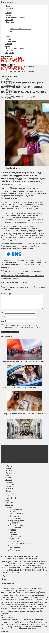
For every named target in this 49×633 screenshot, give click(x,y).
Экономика (10, 473)
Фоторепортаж (16, 509)
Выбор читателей (12, 495)
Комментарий (7, 293)
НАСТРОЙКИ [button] (42, 570)
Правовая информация (15, 17)
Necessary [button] (5, 613)
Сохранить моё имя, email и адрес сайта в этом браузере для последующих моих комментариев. (21, 326)
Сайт (3, 321)
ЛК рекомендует (16, 514)
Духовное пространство (20, 543)
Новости (6, 76)
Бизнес (8, 475)
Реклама (9, 20)
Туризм (13, 511)
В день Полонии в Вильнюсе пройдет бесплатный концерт (22, 361)
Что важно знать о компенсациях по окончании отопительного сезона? (24, 414)
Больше (8, 507)
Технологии (15, 548)
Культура (9, 505)
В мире (8, 468)
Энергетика (15, 550)
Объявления (10, 10)
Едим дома (14, 539)
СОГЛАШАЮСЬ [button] (15, 570)
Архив (8, 15)
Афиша (8, 13)
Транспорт (9, 493)
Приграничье (15, 527)
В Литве (8, 79)
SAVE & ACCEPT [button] (7, 631)
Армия (8, 500)
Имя (3, 312)
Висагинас (9, 98)
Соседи (8, 491)
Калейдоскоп (10, 498)
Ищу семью (15, 541)
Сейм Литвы (10, 502)
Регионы (9, 489)
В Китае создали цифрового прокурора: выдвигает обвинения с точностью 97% (22, 272)
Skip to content (7, 2)
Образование (13, 76)
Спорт (12, 545)
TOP (2, 76)
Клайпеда (9, 484)
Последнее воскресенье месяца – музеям (17, 441)
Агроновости (15, 536)
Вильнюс (9, 94)
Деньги (13, 530)
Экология (14, 523)
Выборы (13, 534)
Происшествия (16, 525)
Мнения (8, 480)
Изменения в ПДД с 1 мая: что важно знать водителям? (21, 387)
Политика (9, 470)
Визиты (13, 532)
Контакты (9, 8)
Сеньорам (14, 516)
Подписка (9, 22)
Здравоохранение (17, 520)
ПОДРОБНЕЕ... (29, 570)
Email (3, 316)
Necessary (8, 615)
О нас (7, 6)
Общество (9, 477)
